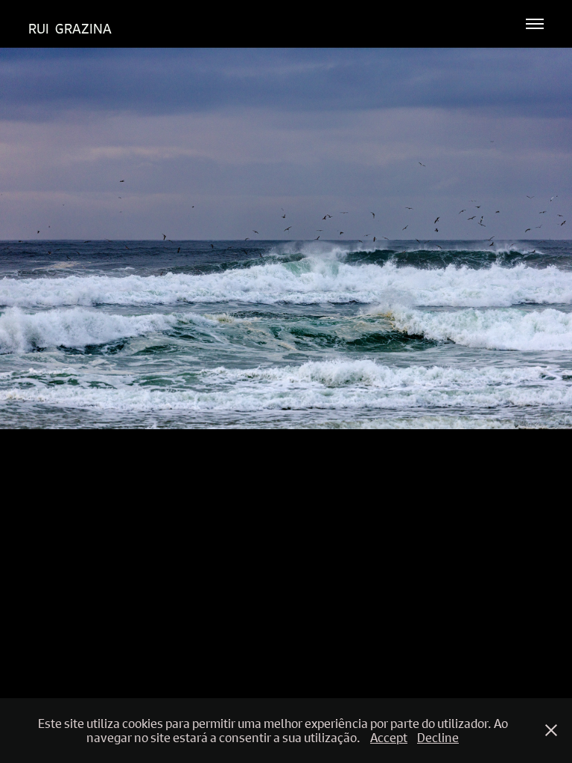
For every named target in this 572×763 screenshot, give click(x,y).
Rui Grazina (70, 28)
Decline (438, 737)
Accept (388, 737)
